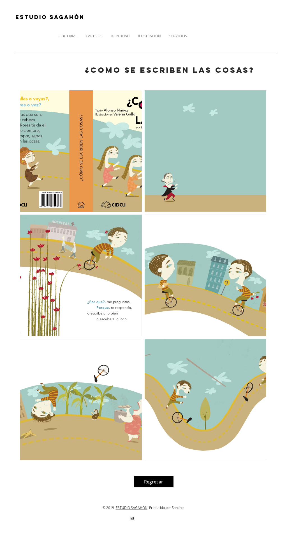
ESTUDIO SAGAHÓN (131, 507)
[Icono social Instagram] (132, 518)
